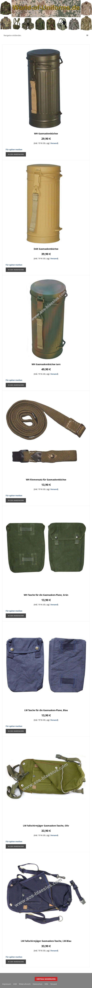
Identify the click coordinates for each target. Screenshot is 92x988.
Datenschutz (37, 984)
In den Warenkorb (16, 154)
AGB (15, 984)
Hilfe (46, 984)
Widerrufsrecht (25, 984)
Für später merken (14, 149)
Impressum (6, 984)
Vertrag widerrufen (46, 979)
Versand (54, 143)
